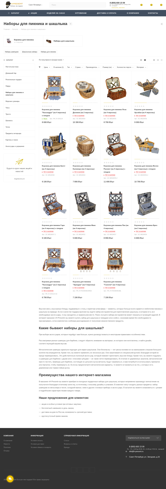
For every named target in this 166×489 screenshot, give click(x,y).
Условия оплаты (37, 440)
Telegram (86, 470)
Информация (37, 436)
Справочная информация (76, 436)
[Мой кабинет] (132, 5)
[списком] (157, 60)
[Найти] (103, 4)
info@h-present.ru (136, 451)
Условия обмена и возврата (41, 447)
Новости (7, 444)
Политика (7, 447)
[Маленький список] (141, 60)
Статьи (66, 440)
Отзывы (6, 451)
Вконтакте (73, 470)
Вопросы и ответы (70, 444)
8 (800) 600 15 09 (117, 3)
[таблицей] (161, 60)
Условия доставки (37, 444)
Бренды (67, 447)
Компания (8, 436)
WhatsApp (92, 470)
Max (80, 470)
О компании (8, 440)
